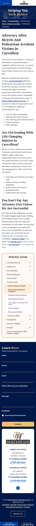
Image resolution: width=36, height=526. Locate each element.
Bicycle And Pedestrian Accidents (16, 290)
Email (4, 376)
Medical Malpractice (13, 274)
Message (5, 396)
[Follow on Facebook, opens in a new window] (18, 488)
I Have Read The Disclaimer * (15, 415)
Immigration (11, 320)
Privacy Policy (22, 505)
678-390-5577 (16, 242)
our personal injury (16, 81)
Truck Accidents (13, 308)
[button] (6, 3)
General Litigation (13, 324)
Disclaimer (6, 411)
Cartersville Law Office (18, 477)
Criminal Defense (13, 263)
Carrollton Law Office (19, 459)
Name (4, 355)
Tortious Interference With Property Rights (17, 332)
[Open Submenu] (30, 262)
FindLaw (27, 507)
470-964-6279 (14, 244)
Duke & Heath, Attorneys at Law (19, 500)
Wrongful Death (12, 282)
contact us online (18, 239)
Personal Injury (12, 271)
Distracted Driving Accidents (17, 295)
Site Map (13, 505)
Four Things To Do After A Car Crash (18, 303)
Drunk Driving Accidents (16, 299)
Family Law (11, 267)
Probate (10, 328)
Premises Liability (14, 316)
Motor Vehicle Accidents (17, 286)
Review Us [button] (18, 514)
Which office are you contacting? (15, 386)
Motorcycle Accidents (15, 312)
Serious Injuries (12, 278)
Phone (4, 365)
